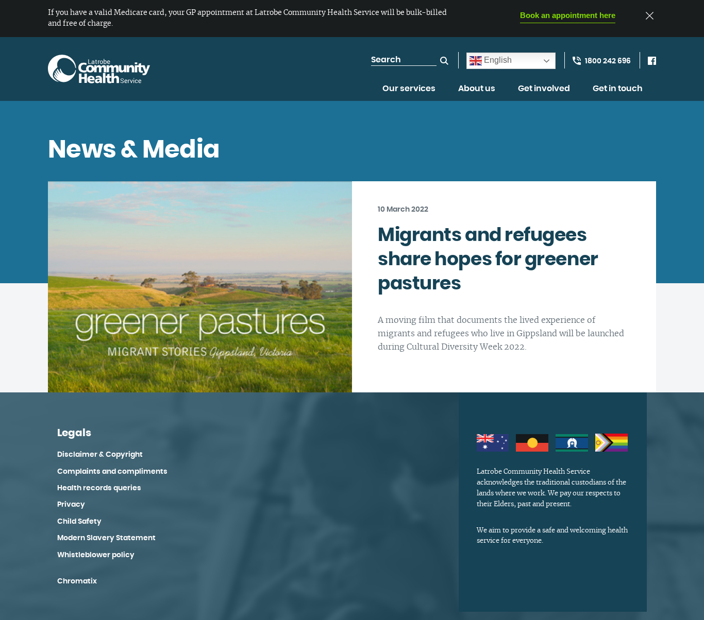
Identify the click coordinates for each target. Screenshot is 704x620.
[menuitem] (409, 94)
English (497, 60)
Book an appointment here (567, 15)
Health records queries (99, 488)
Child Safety (79, 521)
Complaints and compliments (112, 471)
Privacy (71, 504)
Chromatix (77, 581)
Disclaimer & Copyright (100, 454)
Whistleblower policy (96, 555)
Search (444, 61)
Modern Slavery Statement (106, 538)
